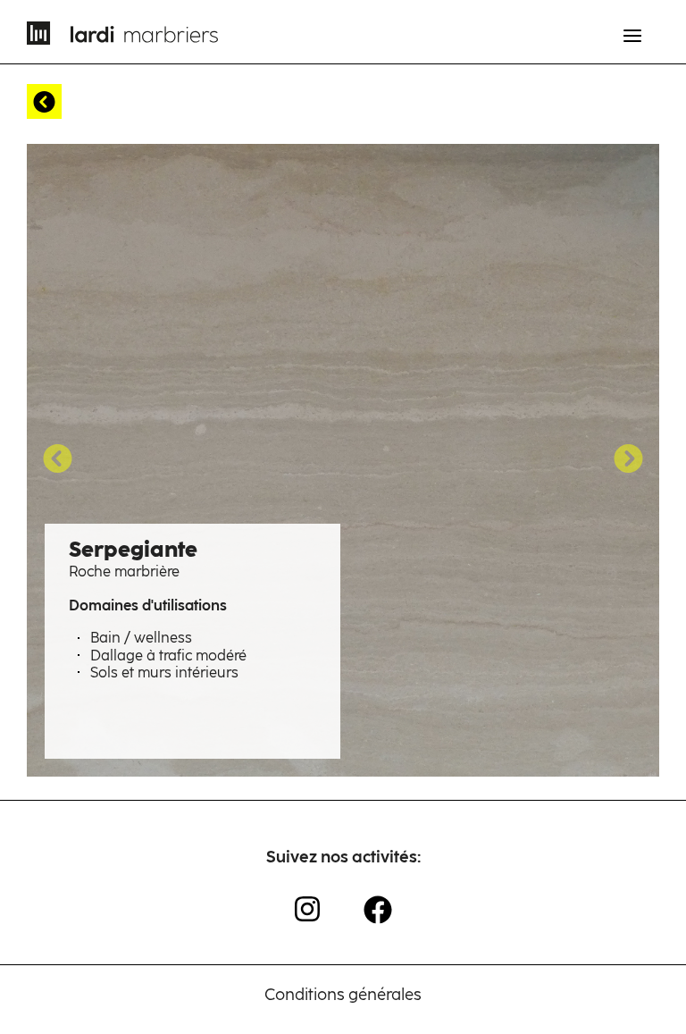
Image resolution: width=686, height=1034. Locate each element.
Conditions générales (343, 995)
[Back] (44, 101)
